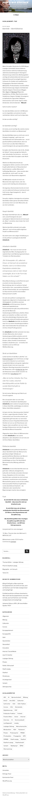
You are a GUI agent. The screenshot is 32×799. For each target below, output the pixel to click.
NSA (14, 729)
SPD (24, 736)
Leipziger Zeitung (8, 658)
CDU (14, 704)
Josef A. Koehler (7, 655)
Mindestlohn (7, 729)
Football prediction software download (14, 593)
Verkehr (5, 683)
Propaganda (17, 736)
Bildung (5, 620)
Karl (7, 92)
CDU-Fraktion (22, 704)
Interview (6, 720)
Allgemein (6, 616)
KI (12, 720)
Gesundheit (6, 644)
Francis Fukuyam (8, 359)
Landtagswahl (7, 723)
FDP (16, 710)
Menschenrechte (21, 726)
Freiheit (19, 713)
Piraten (5, 662)
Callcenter (6, 623)
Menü (17, 15)
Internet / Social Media (9, 651)
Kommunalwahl (19, 720)
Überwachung (7, 749)
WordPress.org (7, 781)
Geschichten (6, 641)
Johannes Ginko (7, 603)
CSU (11, 707)
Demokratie (18, 707)
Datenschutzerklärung (9, 793)
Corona (5, 627)
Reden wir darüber (16, 2)
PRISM (22, 733)
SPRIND (5, 739)
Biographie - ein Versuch (10, 569)
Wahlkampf (14, 746)
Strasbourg (6, 676)
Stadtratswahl (19, 742)
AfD (4, 697)
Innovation (6, 648)
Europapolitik (7, 634)
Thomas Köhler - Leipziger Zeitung (13, 562)
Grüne (16, 716)
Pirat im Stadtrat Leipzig (10, 566)
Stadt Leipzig (6, 669)
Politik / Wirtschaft (8, 665)
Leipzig (16, 723)
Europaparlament (8, 630)
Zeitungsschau (7, 686)
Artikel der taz (20, 369)
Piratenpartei (14, 733)
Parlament (21, 729)
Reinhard (14, 92)
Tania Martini (14, 374)
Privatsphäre (7, 736)
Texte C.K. (6, 573)
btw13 (5, 700)
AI (8, 697)
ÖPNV (21, 746)
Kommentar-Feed (8, 777)
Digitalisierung (7, 710)
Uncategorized (7, 679)
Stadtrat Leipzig (8, 742)
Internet (22, 716)
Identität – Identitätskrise (12, 29)
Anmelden (6, 770)
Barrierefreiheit (16, 697)
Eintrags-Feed (7, 774)
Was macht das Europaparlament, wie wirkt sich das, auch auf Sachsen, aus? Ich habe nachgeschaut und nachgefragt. (15, 598)
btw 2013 (12, 700)
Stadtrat (5, 672)
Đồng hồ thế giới (7, 583)
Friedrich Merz (7, 716)
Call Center (6, 704)
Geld (4, 637)
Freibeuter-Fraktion (9, 713)
